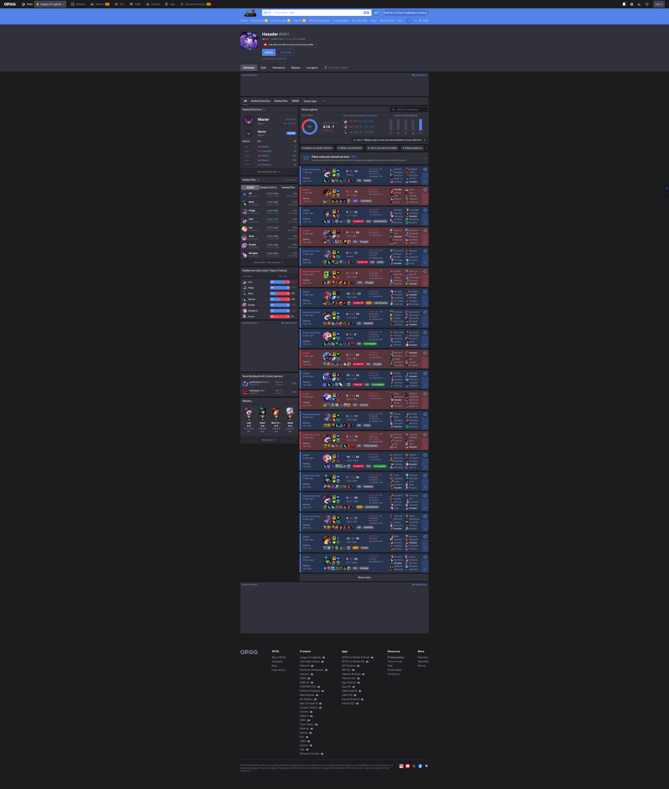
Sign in (659, 4)
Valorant (304, 674)
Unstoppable (370, 344)
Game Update (405, 20)
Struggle (364, 242)
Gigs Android (349, 682)
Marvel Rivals (307, 695)
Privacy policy (396, 657)
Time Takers (307, 724)
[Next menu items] (408, 20)
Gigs (302, 749)
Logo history (278, 669)
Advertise (423, 661)
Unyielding (366, 201)
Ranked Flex (288, 187)
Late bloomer (380, 221)
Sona (251, 236)
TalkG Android (349, 690)
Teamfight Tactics (310, 661)
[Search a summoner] (366, 13)
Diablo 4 (304, 716)
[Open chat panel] (666, 188)
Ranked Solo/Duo (269, 187)
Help (390, 665)
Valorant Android (351, 674)
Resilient (368, 323)
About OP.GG (279, 657)
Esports (304, 745)
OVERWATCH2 (308, 686)
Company (277, 661)
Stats (374, 20)
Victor (380, 262)
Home (243, 20)
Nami (251, 202)
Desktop (304, 728)
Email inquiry (395, 669)
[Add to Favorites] (293, 34)
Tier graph (285, 52)
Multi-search (387, 20)
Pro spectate (359, 20)
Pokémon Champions (312, 669)
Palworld (304, 665)
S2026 (250, 187)
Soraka (252, 244)
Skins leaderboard (319, 20)
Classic (299, 20)
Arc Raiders (306, 699)
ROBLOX (304, 682)
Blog (274, 665)
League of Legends (50, 4)
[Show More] (624, 4)
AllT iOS (346, 669)
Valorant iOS (349, 678)
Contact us (393, 674)
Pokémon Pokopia (310, 690)
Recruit (422, 665)
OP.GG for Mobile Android (355, 657)
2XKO (303, 720)
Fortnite (304, 711)
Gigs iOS (346, 686)
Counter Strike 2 (309, 707)
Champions (259, 20)
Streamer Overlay (309, 753)
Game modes (280, 20)
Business (423, 657)
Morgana (253, 253)
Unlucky (364, 405)
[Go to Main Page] (10, 4)
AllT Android (348, 665)
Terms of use (395, 661)
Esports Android (350, 699)
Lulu (251, 219)
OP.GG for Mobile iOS (353, 661)
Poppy (252, 210)
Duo (302, 736)
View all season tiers (267, 172)
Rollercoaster (370, 446)
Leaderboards (341, 20)
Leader (367, 180)
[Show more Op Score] (424, 140)
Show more (364, 577)
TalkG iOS (347, 695)
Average (364, 568)
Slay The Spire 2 (309, 703)
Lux (250, 227)
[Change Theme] (639, 4)
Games (304, 732)
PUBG (303, 678)
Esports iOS (348, 703)
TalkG (303, 741)
